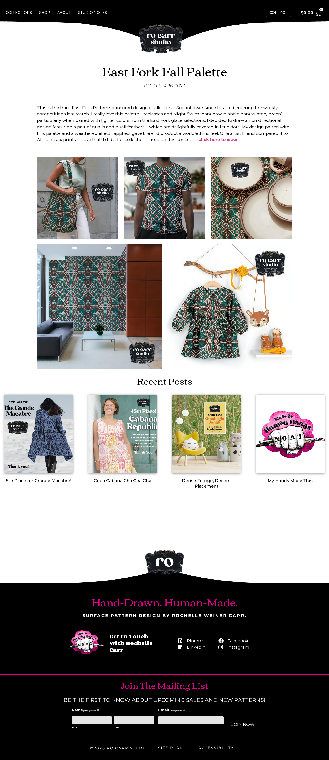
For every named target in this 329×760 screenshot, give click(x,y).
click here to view (218, 139)
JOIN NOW (243, 724)
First (75, 727)
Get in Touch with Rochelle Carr (131, 643)
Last (117, 727)
